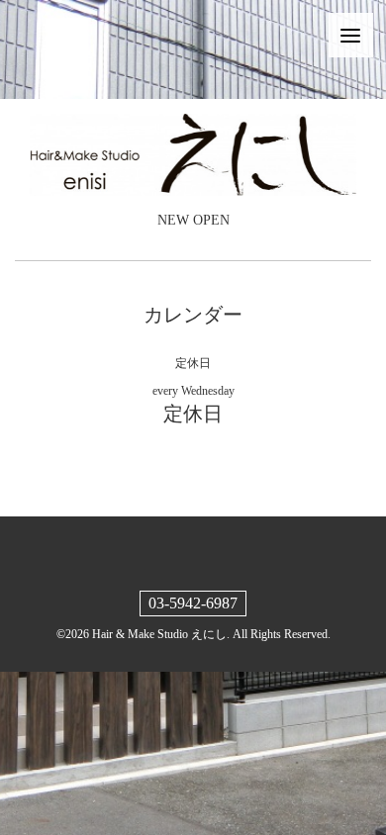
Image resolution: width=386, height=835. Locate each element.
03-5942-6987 (193, 603)
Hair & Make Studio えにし (159, 634)
